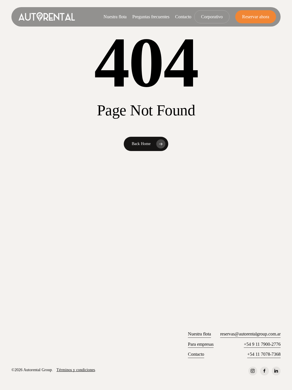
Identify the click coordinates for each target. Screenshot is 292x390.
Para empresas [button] (201, 344)
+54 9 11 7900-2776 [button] (262, 344)
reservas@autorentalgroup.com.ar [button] (250, 333)
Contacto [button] (196, 354)
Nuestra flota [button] (199, 333)
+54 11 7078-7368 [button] (264, 354)
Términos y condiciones (75, 369)
